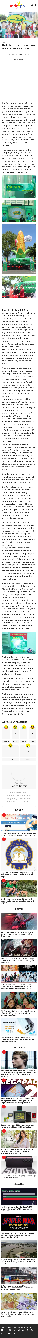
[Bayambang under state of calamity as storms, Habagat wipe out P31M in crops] (19, 1249)
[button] (2, 5)
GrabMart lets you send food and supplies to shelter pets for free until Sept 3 (18, 901)
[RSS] (32, 1330)
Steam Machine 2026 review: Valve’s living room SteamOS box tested (17, 1126)
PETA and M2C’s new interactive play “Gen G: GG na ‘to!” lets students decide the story (18, 1013)
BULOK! (15, 741)
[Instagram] (10, 1330)
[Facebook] (6, 1330)
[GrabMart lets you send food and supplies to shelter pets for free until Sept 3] (19, 888)
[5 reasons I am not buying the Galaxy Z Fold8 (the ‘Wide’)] (19, 1165)
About (9, 1327)
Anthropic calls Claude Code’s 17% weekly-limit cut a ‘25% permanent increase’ (17, 1209)
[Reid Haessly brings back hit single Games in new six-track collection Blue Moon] (19, 921)
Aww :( (24, 741)
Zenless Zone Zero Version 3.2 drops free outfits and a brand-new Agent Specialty (17, 960)
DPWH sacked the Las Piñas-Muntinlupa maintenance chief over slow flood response (17, 1288)
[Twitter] (19, 1330)
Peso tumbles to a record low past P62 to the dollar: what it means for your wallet (17, 1314)
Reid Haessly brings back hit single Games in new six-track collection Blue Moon (17, 934)
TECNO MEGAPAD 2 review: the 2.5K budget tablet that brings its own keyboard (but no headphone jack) (18, 1101)
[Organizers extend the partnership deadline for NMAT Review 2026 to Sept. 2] (19, 854)
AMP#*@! (10, 759)
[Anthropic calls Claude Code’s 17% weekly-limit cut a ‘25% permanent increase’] (19, 1196)
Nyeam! (28, 759)
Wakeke (6, 741)
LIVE (4, 42)
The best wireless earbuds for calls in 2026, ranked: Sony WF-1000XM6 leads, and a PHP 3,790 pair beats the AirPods (19, 1073)
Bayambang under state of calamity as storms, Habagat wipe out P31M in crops (18, 1262)
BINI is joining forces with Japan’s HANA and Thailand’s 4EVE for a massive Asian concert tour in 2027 (17, 987)
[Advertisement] (19, 80)
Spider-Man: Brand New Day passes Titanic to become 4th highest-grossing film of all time (17, 1235)
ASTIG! (32, 741)
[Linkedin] (14, 1330)
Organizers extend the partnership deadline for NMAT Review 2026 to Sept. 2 (17, 875)
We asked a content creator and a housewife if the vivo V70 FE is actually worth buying (17, 1151)
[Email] (2, 1330)
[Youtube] (23, 1330)
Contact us (18, 1327)
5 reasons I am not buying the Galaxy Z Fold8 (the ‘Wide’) (18, 1177)
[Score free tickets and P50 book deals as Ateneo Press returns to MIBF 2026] (19, 823)
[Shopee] (27, 1330)
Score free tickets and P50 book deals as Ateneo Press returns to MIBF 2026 (18, 834)
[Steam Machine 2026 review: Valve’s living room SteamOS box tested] (19, 1114)
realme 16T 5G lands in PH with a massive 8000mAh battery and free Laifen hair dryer (17, 1039)
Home (3, 1327)
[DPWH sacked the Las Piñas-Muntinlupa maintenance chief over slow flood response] (19, 1275)
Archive (27, 1327)
